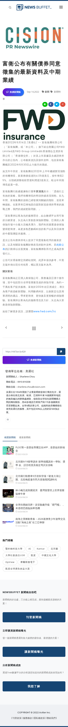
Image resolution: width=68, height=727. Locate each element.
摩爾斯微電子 (27, 562)
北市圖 (54, 548)
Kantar (41, 548)
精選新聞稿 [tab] (10, 437)
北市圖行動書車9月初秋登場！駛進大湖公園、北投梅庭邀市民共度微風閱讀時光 (38, 477)
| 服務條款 (27, 718)
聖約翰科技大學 (13, 548)
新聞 (47, 91)
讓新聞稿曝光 (34, 652)
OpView (9, 562)
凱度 (33, 555)
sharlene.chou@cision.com (31, 386)
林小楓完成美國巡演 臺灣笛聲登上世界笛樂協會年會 (40, 492)
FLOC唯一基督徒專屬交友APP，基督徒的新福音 (40, 449)
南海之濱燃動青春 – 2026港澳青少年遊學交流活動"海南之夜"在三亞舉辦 (40, 520)
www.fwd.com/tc (44, 311)
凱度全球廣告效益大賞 (17, 568)
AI (29, 548)
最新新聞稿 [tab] (25, 437)
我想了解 (34, 686)
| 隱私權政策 (39, 718)
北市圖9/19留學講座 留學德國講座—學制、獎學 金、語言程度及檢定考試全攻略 (40, 463)
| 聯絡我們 (51, 718)
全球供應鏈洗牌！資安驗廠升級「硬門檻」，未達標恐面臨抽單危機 (40, 506)
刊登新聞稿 (34, 617)
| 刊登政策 (16, 718)
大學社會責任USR (15, 555)
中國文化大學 (49, 555)
